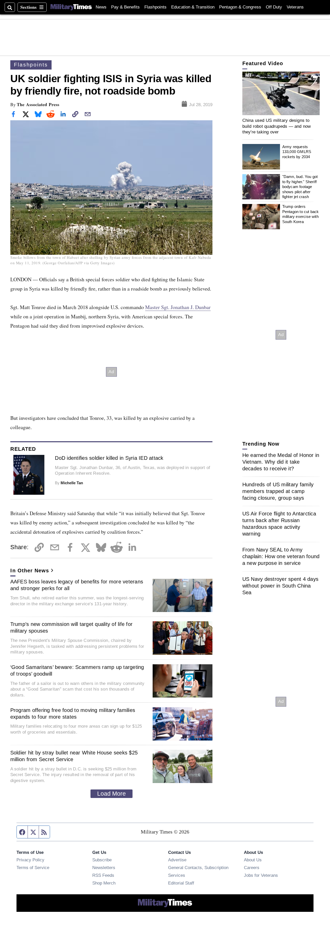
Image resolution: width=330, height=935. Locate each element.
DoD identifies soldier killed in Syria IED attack (109, 458)
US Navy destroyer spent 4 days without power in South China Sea (280, 585)
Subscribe (102, 859)
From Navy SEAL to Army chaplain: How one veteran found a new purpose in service (281, 556)
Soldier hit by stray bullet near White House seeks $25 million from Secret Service (74, 756)
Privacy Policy (30, 859)
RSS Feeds (103, 875)
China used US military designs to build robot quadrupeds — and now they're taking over (276, 126)
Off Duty (274, 7)
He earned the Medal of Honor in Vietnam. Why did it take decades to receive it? (280, 461)
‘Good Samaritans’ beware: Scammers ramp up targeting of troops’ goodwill (77, 670)
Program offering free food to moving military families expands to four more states (72, 713)
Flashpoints (155, 7)
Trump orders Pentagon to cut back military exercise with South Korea (300, 214)
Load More (111, 793)
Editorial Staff (181, 883)
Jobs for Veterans (261, 875)
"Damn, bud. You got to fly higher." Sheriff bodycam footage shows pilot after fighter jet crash (300, 186)
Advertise (177, 859)
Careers (251, 867)
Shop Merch (104, 883)
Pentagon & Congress (240, 7)
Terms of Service (32, 867)
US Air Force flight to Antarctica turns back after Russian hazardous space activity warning (279, 524)
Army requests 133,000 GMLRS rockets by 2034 (296, 151)
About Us (253, 859)
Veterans (295, 7)
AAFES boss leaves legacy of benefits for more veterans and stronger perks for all (76, 585)
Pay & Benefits (125, 7)
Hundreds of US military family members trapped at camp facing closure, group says (278, 490)
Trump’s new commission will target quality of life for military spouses (71, 627)
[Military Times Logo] (71, 7)
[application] (281, 93)
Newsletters (103, 867)
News (101, 7)
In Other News (29, 570)
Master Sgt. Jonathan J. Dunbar (178, 307)
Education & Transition (192, 7)
